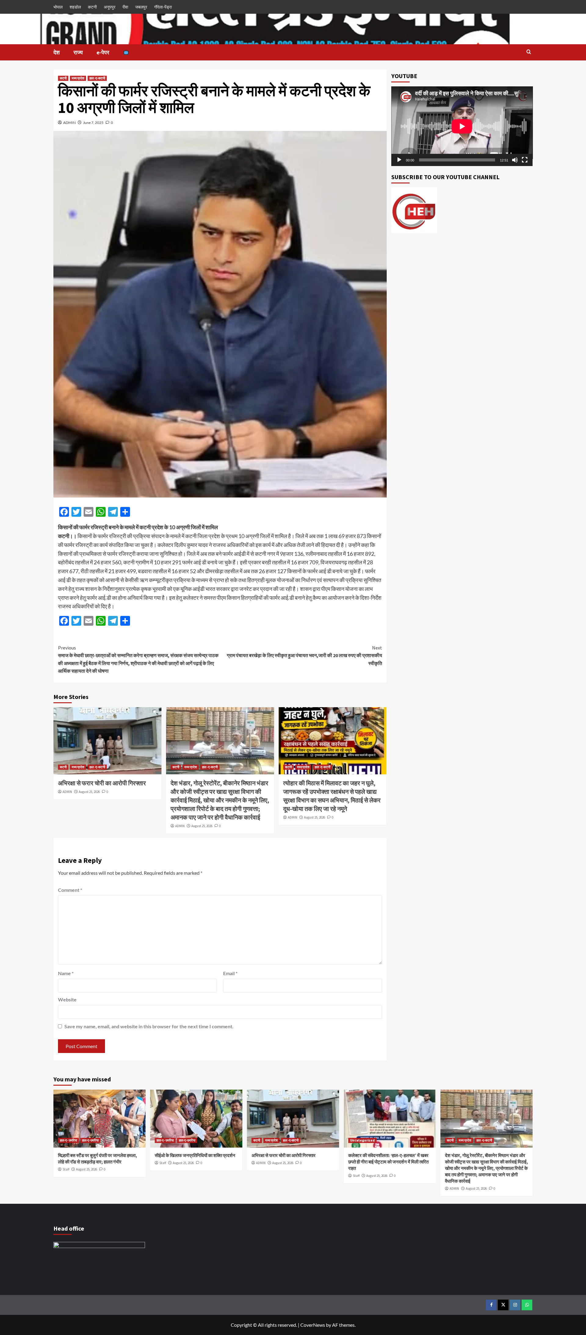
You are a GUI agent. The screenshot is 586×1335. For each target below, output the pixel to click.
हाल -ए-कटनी (97, 78)
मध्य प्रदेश (78, 78)
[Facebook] (491, 1305)
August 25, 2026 (89, 792)
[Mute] (515, 160)
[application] (462, 126)
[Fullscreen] (525, 160)
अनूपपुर (109, 6)
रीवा (125, 6)
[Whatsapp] (527, 1305)
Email (230, 973)
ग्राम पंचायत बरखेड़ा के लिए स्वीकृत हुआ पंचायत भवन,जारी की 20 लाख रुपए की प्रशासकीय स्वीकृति (304, 655)
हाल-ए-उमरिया (90, 1140)
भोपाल (58, 6)
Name (66, 973)
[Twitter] (503, 1305)
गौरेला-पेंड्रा (163, 6)
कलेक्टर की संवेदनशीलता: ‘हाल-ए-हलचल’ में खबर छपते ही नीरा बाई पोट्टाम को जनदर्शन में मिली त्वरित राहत (388, 1161)
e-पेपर (102, 52)
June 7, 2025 (93, 122)
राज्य (78, 52)
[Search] (529, 52)
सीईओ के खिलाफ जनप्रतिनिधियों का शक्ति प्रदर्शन (195, 1155)
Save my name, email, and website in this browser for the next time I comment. (148, 1026)
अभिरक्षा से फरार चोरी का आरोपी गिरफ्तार (102, 783)
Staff (66, 1169)
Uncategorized (362, 1140)
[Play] (399, 160)
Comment (70, 890)
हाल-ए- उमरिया (68, 1140)
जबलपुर (141, 6)
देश (56, 52)
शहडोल (75, 6)
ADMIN (69, 122)
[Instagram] (515, 1305)
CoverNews (312, 1325)
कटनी (92, 6)
